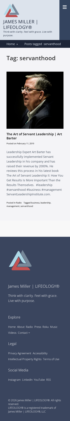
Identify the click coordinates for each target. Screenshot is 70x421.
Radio (19, 202)
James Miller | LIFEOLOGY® (20, 24)
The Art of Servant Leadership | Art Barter (34, 136)
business (35, 202)
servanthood (27, 206)
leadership (46, 202)
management (13, 206)
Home (12, 44)
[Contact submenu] (29, 332)
